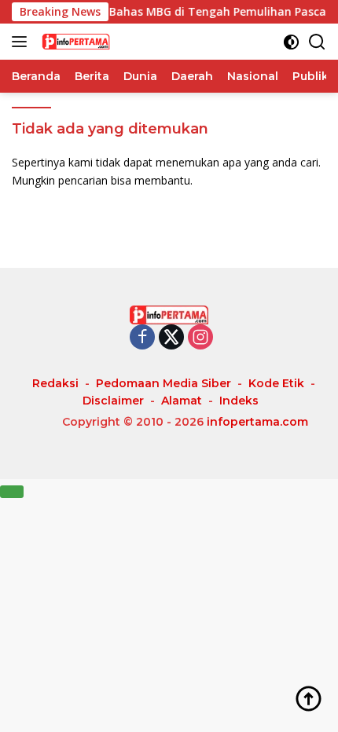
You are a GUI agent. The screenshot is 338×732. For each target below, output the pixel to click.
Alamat (181, 400)
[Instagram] (200, 338)
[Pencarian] (317, 42)
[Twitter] (171, 338)
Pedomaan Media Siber (163, 383)
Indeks (239, 400)
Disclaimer (113, 400)
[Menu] (22, 41)
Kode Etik (276, 383)
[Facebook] (142, 338)
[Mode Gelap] (291, 42)
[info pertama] (117, 41)
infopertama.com (257, 422)
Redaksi (55, 383)
